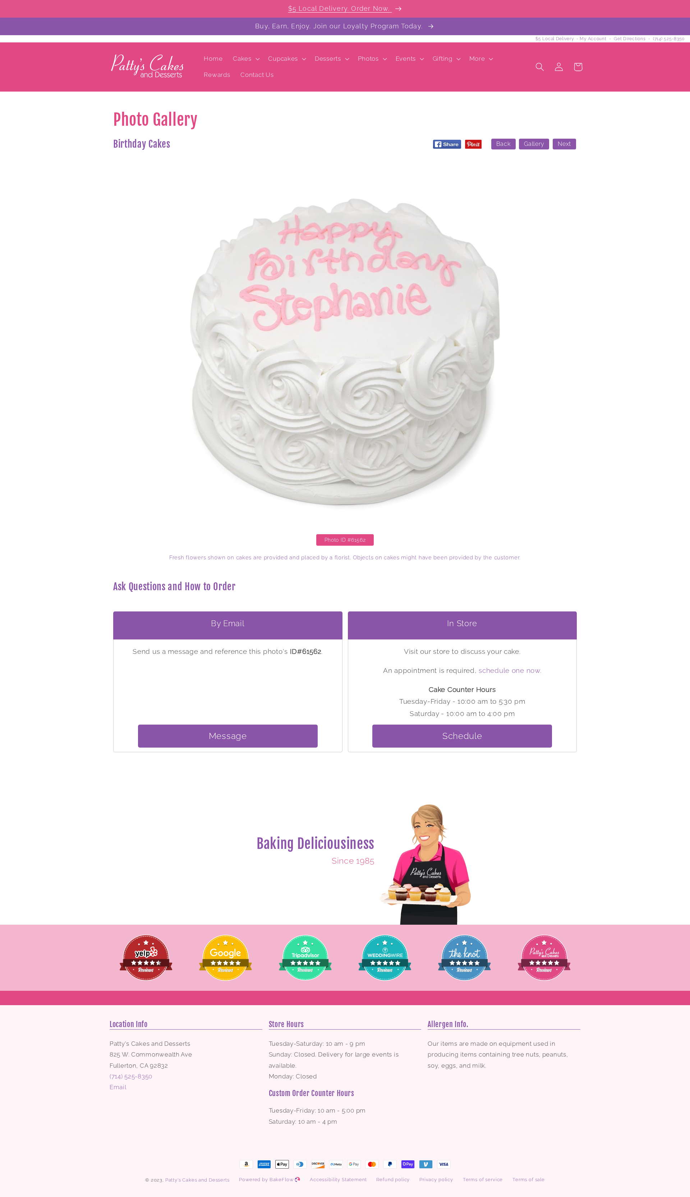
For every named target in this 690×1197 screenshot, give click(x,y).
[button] (245, 58)
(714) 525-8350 (669, 38)
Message (228, 736)
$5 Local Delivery (554, 38)
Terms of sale (528, 1179)
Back (503, 144)
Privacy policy (436, 1179)
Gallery (534, 144)
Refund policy (393, 1179)
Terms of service (483, 1179)
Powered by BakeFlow (267, 1179)
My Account (593, 38)
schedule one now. (510, 670)
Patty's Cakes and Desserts (197, 1180)
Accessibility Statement (338, 1179)
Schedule (462, 736)
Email (118, 1087)
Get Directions (629, 38)
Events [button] (406, 58)
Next (564, 144)
